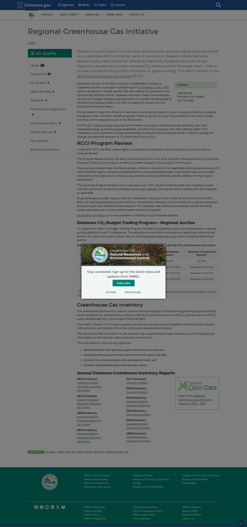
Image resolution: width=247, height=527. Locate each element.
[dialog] (123, 271)
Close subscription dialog (165, 244)
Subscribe (123, 283)
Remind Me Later (133, 292)
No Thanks (111, 292)
